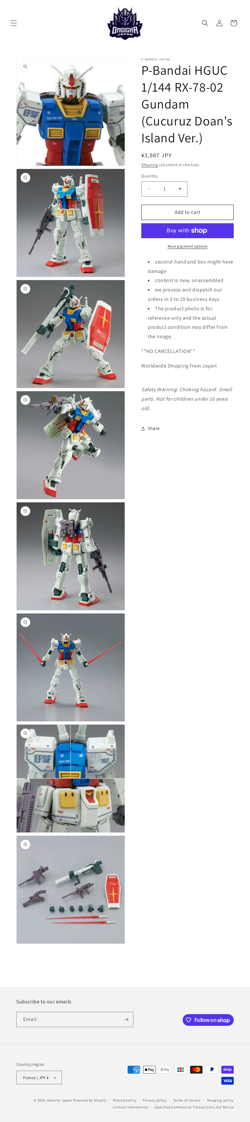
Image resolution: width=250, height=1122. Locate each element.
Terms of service (187, 1100)
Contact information (130, 1107)
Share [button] (154, 428)
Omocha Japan (59, 1100)
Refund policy (124, 1100)
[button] (14, 23)
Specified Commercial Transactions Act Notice (194, 1107)
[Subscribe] (126, 1019)
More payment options (188, 246)
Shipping (149, 164)
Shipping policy (220, 1100)
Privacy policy (155, 1100)
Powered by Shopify (90, 1100)
